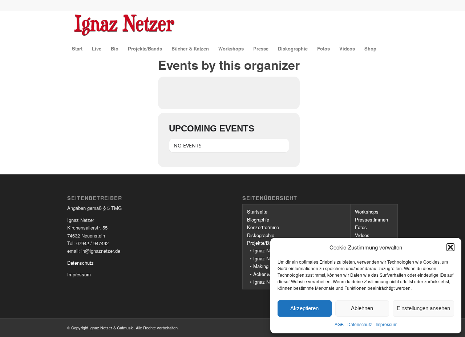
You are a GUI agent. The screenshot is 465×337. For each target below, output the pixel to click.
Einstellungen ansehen (423, 308)
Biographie (258, 219)
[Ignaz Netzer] (177, 25)
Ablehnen (362, 308)
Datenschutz (359, 324)
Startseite (257, 211)
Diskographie (260, 235)
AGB (339, 324)
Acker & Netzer (269, 274)
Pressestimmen (371, 219)
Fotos (361, 227)
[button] (450, 247)
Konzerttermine (263, 227)
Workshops (367, 211)
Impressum (386, 324)
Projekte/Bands (263, 242)
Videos (362, 235)
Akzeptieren (304, 308)
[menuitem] (77, 49)
